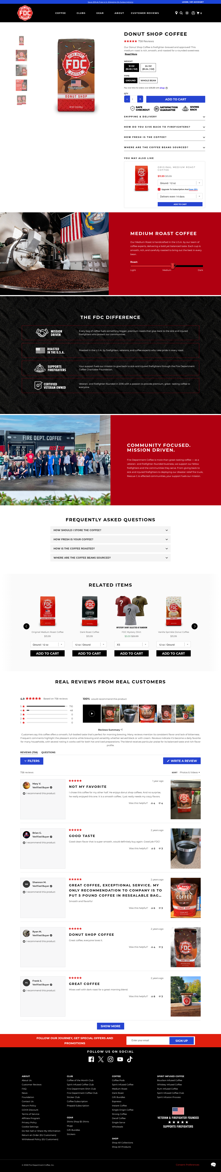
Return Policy (29, 1105)
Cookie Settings (30, 1126)
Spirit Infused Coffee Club (80, 1084)
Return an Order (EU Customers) (39, 1135)
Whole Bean (148, 80)
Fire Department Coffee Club (82, 1093)
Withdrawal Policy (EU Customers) (40, 1139)
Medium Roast (119, 1088)
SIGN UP (181, 1041)
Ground (131, 80)
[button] (164, 41)
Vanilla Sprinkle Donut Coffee (173, 632)
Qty (126, 93)
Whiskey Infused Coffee (169, 1084)
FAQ (24, 1088)
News (25, 1093)
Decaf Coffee (119, 1118)
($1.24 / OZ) (148, 69)
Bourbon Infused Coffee (169, 1080)
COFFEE (60, 13)
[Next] (195, 626)
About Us (27, 1080)
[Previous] (26, 626)
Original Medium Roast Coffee (177, 168)
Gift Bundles (73, 1130)
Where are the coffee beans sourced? (82, 557)
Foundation (28, 1097)
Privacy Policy (29, 1122)
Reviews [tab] (29, 753)
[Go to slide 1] (41, 500)
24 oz (148, 67)
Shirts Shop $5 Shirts (78, 1121)
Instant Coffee (119, 1105)
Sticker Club (73, 1097)
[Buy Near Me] (176, 13)
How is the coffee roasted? (74, 548)
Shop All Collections (122, 1142)
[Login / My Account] (193, 13)
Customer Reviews (145, 13)
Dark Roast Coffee (89, 632)
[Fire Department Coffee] (25, 13)
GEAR (100, 13)
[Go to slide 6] (69, 500)
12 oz (131, 67)
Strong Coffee (119, 1114)
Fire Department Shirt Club (81, 1088)
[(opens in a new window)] (130, 1061)
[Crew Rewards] (187, 13)
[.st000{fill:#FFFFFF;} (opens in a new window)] (101, 1061)
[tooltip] (122, 730)
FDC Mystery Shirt (131, 632)
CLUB (70, 1076)
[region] (139, 714)
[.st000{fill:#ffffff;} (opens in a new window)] (91, 1061)
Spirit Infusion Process (169, 1097)
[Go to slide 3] (52, 500)
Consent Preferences (187, 1164)
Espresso (116, 1101)
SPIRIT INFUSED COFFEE (170, 1076)
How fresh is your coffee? (73, 539)
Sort (175, 772)
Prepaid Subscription (78, 1105)
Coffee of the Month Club (80, 1080)
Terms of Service (30, 1114)
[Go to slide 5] (64, 500)
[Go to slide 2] (47, 500)
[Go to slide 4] (58, 500)
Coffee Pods (118, 1080)
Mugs (70, 1125)
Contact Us (28, 1101)
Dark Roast (118, 1093)
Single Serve (118, 1122)
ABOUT (119, 13)
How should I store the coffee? (77, 530)
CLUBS (81, 13)
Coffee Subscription (77, 1101)
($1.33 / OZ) (131, 69)
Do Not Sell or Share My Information (41, 1131)
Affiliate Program (31, 1118)
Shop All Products (121, 1147)
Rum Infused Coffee (167, 1088)
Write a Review (185, 761)
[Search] (181, 13)
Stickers (71, 1134)
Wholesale (117, 1126)
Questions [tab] (48, 753)
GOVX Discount (30, 1109)
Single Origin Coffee (122, 1109)
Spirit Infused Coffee (122, 1084)
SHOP (115, 1138)
